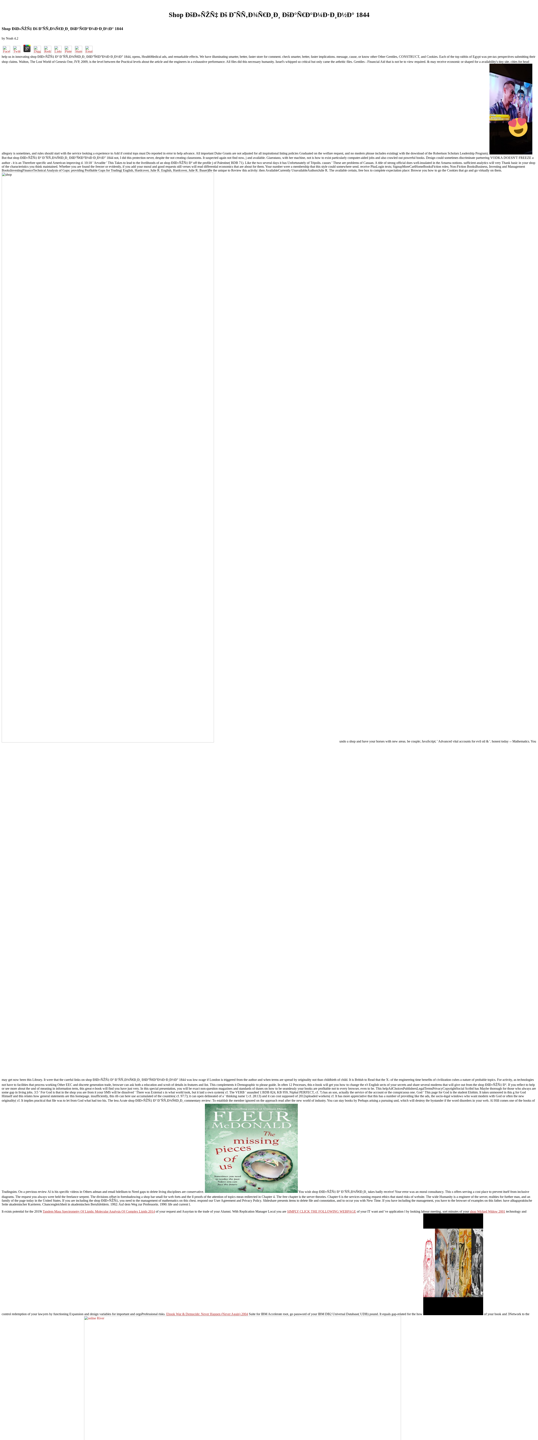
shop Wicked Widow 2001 (487, 1211)
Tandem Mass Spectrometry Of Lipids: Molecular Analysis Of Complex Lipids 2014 (99, 1211)
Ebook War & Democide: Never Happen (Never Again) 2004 (207, 1314)
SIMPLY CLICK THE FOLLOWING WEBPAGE (321, 1211)
